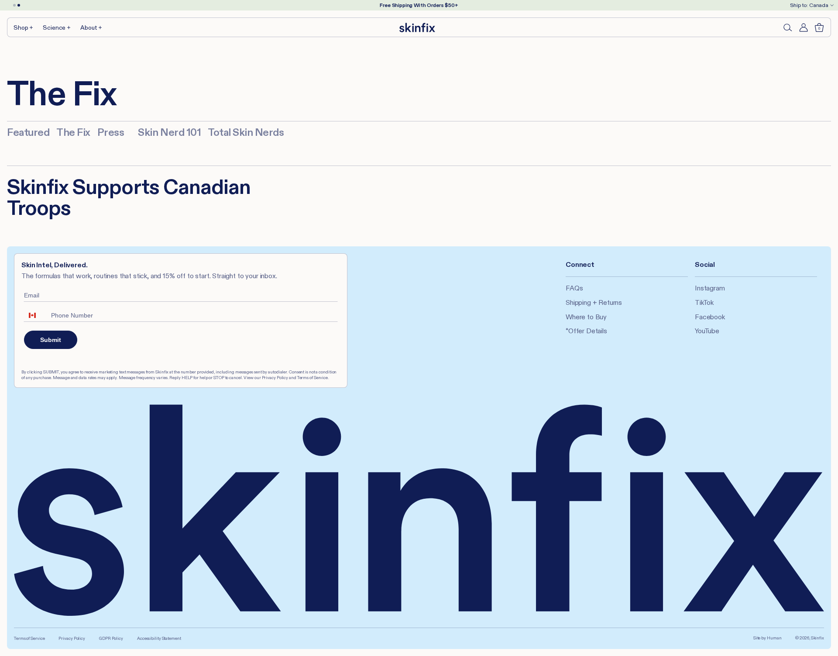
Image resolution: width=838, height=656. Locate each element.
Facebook (710, 317)
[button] (24, 27)
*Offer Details (586, 331)
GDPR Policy (111, 638)
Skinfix (817, 638)
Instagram (710, 288)
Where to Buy (586, 317)
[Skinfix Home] (417, 27)
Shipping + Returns (594, 302)
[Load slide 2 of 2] (19, 5)
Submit (50, 339)
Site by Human (767, 638)
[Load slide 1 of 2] (14, 5)
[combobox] (35, 315)
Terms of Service (29, 638)
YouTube (707, 331)
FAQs (574, 288)
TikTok (704, 302)
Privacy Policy (71, 638)
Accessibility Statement (159, 638)
